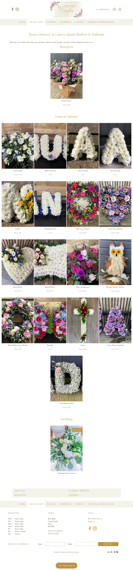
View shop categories (67, 565)
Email (70, 544)
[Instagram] (17, 9)
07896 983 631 (104, 9)
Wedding (74, 495)
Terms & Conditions (55, 531)
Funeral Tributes (79, 490)
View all (20, 490)
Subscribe (108, 544)
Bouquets (20, 495)
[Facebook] (12, 9)
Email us (91, 521)
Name (40, 544)
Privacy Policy (53, 533)
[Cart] (121, 9)
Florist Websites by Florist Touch (66, 552)
